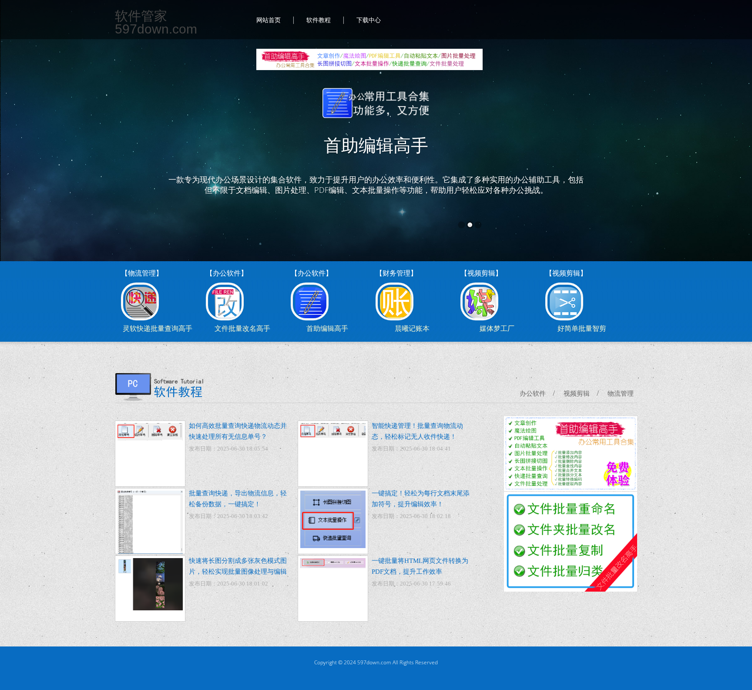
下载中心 (368, 20)
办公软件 (533, 393)
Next (720, 139)
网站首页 (268, 20)
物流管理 (621, 393)
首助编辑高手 (376, 145)
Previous (32, 139)
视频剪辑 (577, 393)
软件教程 (318, 20)
